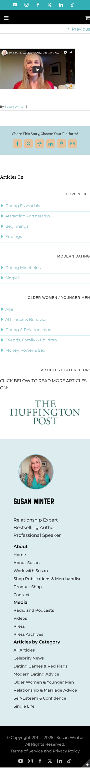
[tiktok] (69, 761)
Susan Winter (15, 106)
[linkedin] (59, 761)
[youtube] (20, 761)
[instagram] (30, 761)
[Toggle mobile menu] (6, 18)
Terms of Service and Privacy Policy (45, 751)
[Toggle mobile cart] (87, 18)
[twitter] (50, 761)
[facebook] (40, 761)
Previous (81, 29)
